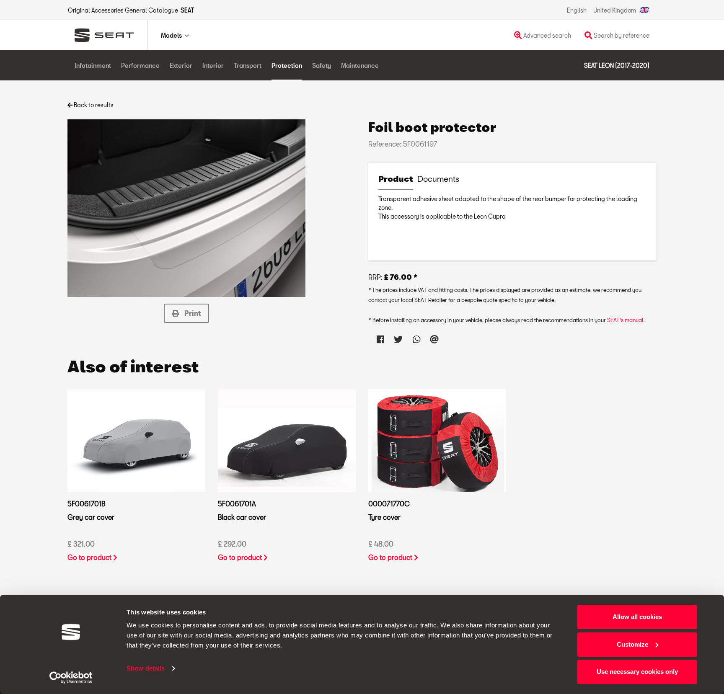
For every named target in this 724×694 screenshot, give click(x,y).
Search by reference (620, 35)
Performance (140, 65)
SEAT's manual (625, 320)
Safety (321, 65)
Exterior (181, 65)
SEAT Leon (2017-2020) (616, 65)
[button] (186, 313)
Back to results (93, 104)
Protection (287, 65)
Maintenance (360, 65)
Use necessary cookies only (637, 671)
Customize (632, 644)
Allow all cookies (637, 616)
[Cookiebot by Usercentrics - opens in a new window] (71, 677)
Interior (213, 65)
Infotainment (93, 65)
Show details (146, 668)
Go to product (90, 557)
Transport (247, 65)
